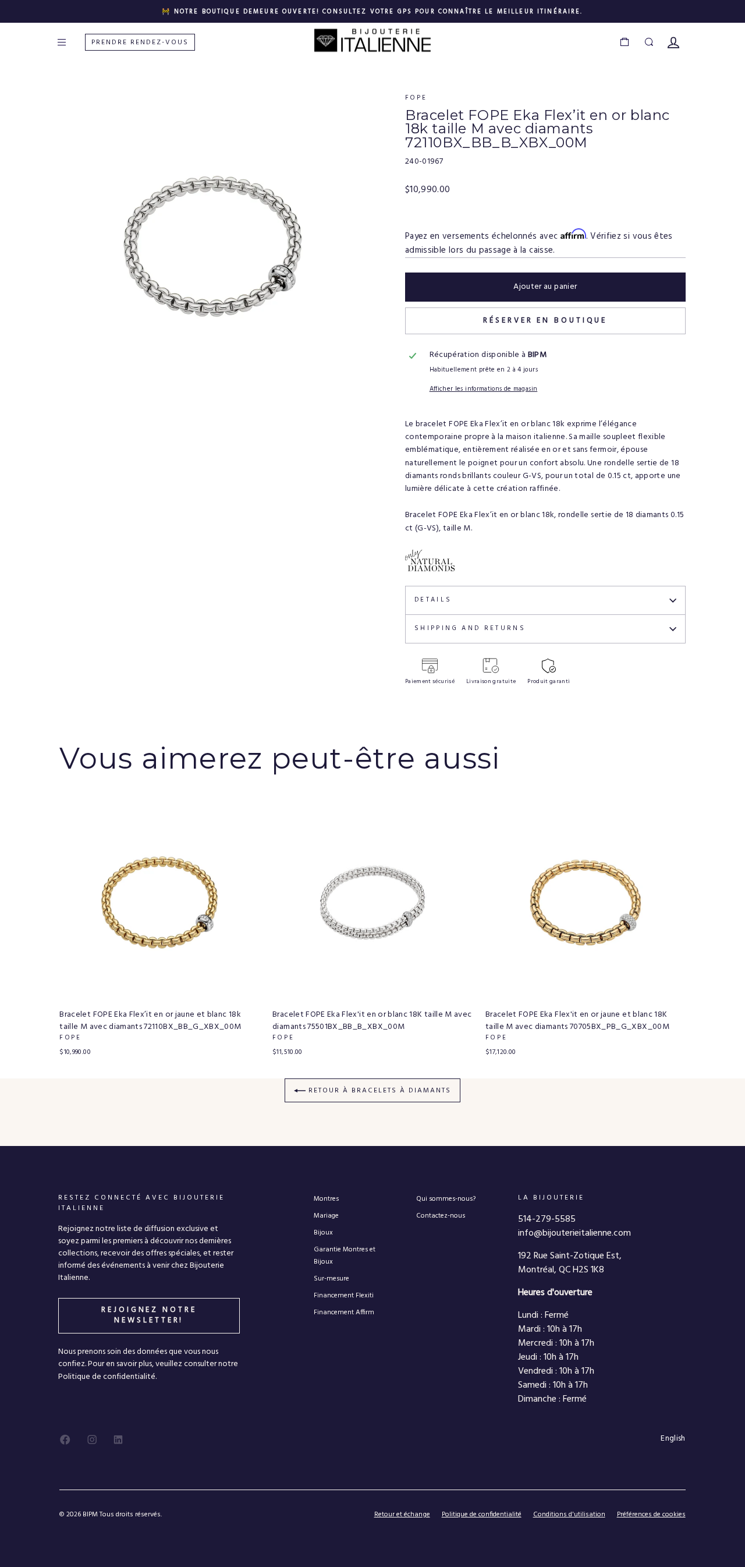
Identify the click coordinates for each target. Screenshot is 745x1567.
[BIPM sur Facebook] (65, 1439)
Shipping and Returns (470, 628)
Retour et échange (402, 1514)
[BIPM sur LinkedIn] (118, 1439)
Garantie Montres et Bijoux (344, 1255)
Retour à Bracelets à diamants (378, 1090)
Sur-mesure (331, 1278)
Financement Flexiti (344, 1295)
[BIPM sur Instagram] (92, 1439)
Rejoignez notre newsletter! (149, 1315)
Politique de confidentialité (482, 1514)
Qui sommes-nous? (446, 1198)
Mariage (326, 1215)
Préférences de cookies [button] (651, 1514)
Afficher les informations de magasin (484, 389)
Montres (326, 1198)
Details (433, 600)
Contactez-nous (440, 1215)
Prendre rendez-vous (140, 42)
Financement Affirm (344, 1312)
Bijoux (323, 1232)
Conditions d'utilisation (569, 1514)
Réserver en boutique (545, 320)
